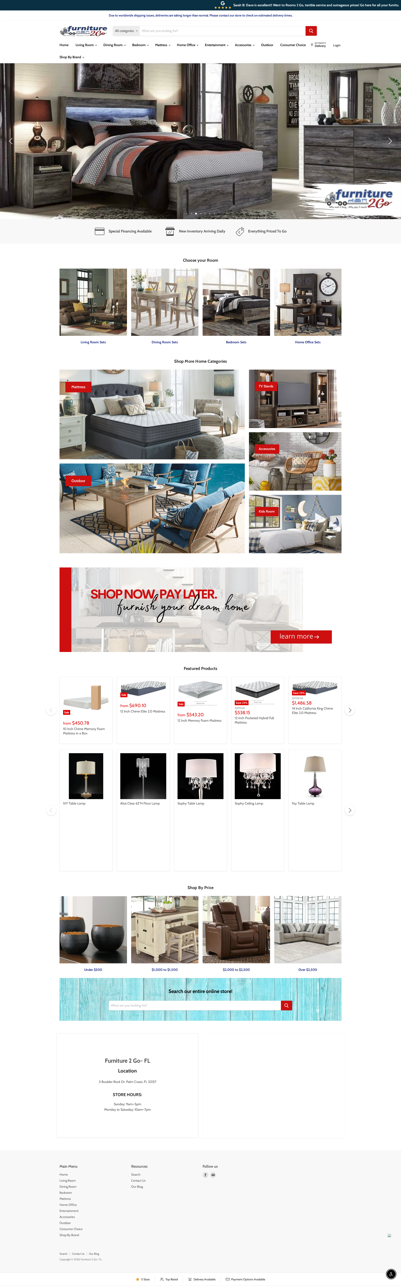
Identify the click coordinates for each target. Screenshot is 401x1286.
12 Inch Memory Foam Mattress (200, 721)
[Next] (389, 141)
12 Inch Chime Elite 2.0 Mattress (142, 711)
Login (336, 45)
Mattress (161, 45)
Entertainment (215, 45)
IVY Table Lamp (74, 803)
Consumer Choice (293, 45)
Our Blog (137, 1187)
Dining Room (113, 45)
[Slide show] (200, 141)
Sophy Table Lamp (191, 803)
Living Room (85, 45)
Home (64, 45)
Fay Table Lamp (303, 803)
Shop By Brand (71, 57)
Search (135, 1174)
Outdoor (267, 45)
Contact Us (138, 1180)
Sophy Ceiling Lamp (249, 803)
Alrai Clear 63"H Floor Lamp (140, 803)
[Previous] (11, 141)
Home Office (186, 45)
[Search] (311, 31)
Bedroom (139, 45)
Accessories (243, 45)
